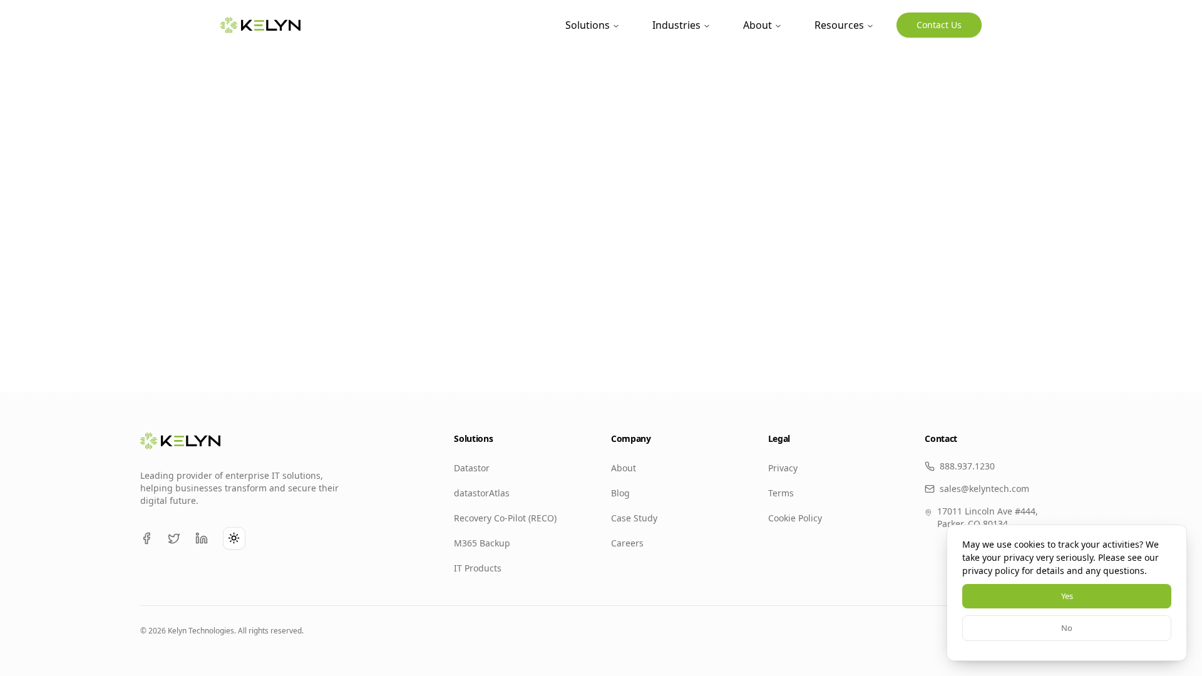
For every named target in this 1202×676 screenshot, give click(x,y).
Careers (627, 543)
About (757, 25)
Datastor (472, 468)
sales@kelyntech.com (984, 488)
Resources (839, 25)
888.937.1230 (967, 466)
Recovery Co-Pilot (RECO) (505, 518)
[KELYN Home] (260, 25)
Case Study (634, 518)
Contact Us (939, 25)
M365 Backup (482, 543)
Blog (620, 493)
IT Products (477, 568)
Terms (781, 493)
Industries (676, 25)
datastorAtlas (482, 493)
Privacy (783, 468)
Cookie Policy (795, 518)
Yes (1067, 596)
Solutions (587, 25)
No (1066, 627)
